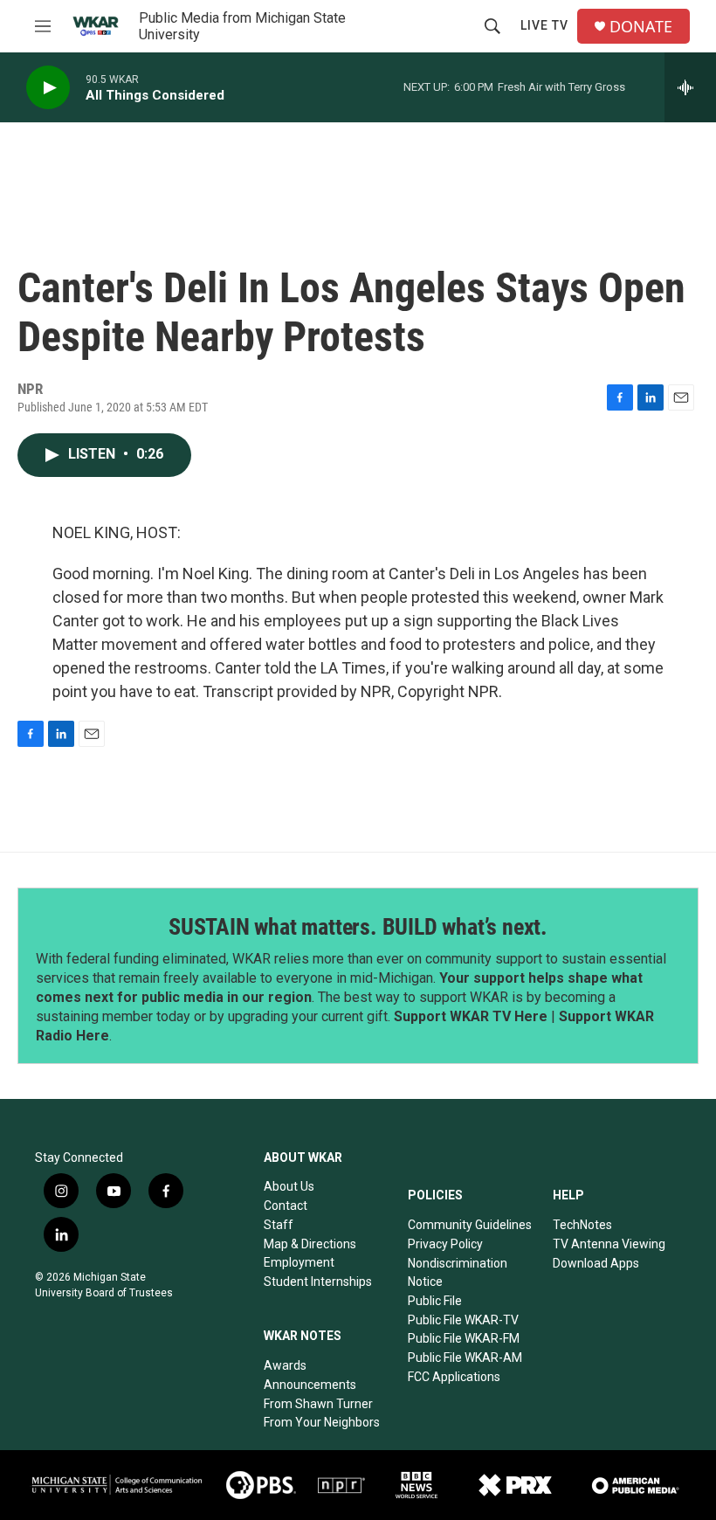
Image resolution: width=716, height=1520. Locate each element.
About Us (289, 1186)
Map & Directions (310, 1244)
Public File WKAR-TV (463, 1320)
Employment (299, 1262)
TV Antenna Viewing (609, 1244)
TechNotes (582, 1225)
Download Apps (596, 1263)
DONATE (640, 26)
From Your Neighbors (322, 1422)
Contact (285, 1206)
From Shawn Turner (318, 1404)
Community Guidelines (470, 1225)
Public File (435, 1301)
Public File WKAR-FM (464, 1338)
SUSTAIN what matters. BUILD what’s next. (358, 927)
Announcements (310, 1385)
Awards (285, 1365)
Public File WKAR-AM (465, 1358)
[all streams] (690, 87)
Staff (278, 1225)
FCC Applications (454, 1377)
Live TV (544, 25)
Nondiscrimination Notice (457, 1272)
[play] (48, 88)
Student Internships (318, 1282)
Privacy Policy (445, 1244)
